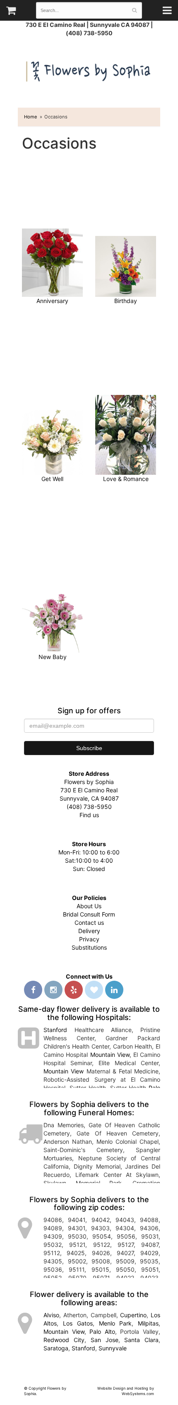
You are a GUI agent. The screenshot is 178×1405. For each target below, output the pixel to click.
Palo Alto (102, 1331)
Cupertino (133, 1314)
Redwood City (63, 1339)
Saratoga (55, 1348)
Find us (89, 814)
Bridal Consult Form (89, 914)
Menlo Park (115, 1323)
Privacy (89, 939)
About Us (89, 905)
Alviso (51, 1314)
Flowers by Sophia (89, 69)
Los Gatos (78, 1323)
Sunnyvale (113, 1348)
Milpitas (148, 1323)
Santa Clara (141, 1339)
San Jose (104, 1339)
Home (30, 117)
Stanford (55, 1029)
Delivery (89, 930)
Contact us (89, 922)
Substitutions (89, 947)
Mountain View (110, 1054)
